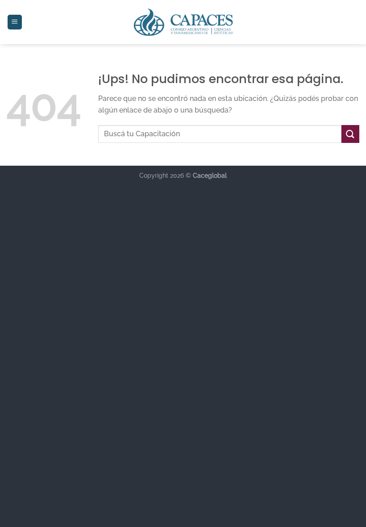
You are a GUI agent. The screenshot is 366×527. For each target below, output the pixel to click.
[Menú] (15, 22)
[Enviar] (350, 133)
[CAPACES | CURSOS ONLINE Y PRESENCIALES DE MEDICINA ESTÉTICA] (183, 22)
